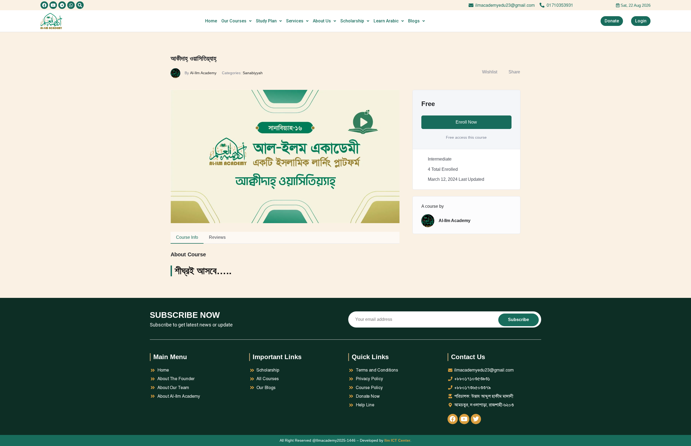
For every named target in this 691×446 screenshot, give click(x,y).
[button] (80, 5)
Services (294, 20)
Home (211, 20)
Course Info (187, 237)
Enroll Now (466, 122)
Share (514, 72)
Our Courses (233, 20)
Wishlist (489, 72)
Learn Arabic (386, 20)
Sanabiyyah (253, 73)
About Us (322, 20)
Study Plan (266, 20)
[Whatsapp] (71, 5)
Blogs (414, 20)
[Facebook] (44, 5)
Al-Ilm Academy (203, 73)
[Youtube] (53, 5)
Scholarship (352, 20)
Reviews (217, 237)
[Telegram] (62, 5)
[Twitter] (476, 419)
